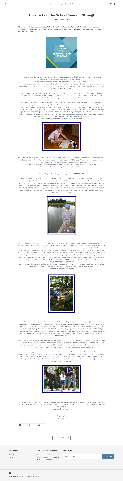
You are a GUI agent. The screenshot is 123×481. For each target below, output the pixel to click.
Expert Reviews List (20, 476)
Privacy (12, 458)
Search (11, 455)
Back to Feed (63, 437)
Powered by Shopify (33, 476)
